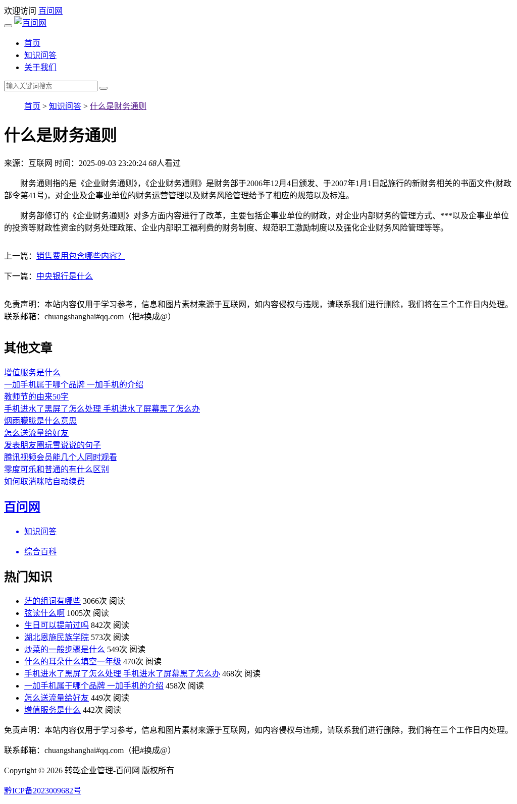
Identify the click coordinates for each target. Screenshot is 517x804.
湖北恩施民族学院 (56, 637)
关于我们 (40, 67)
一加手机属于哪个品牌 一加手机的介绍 (73, 384)
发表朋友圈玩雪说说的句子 (52, 445)
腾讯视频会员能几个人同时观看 (60, 457)
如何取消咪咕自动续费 (44, 481)
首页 (32, 43)
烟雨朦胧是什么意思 (40, 421)
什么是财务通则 (118, 106)
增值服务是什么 (32, 372)
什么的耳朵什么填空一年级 (72, 661)
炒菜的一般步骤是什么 (64, 649)
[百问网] (30, 23)
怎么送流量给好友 (36, 433)
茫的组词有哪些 (52, 601)
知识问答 (40, 55)
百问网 (50, 11)
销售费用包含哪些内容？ (80, 256)
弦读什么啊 (44, 613)
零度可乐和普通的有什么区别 (56, 469)
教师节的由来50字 (36, 396)
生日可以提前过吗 (56, 625)
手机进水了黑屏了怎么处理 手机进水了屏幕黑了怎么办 (102, 409)
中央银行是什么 (64, 276)
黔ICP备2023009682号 (42, 790)
